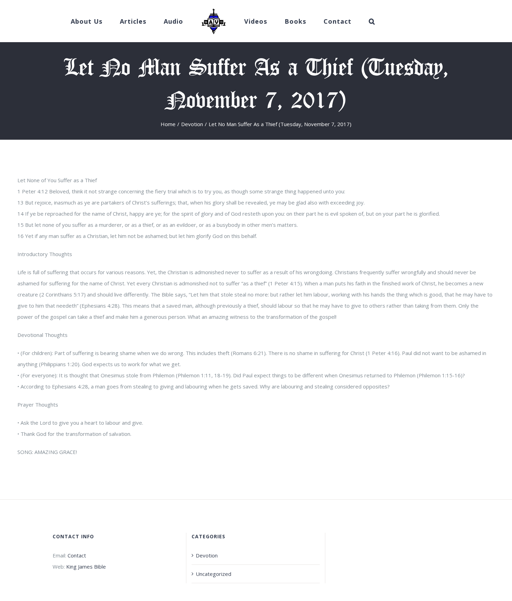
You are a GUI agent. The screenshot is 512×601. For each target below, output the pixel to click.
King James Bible (86, 566)
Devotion (207, 555)
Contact (77, 555)
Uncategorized (213, 573)
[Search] (351, 21)
